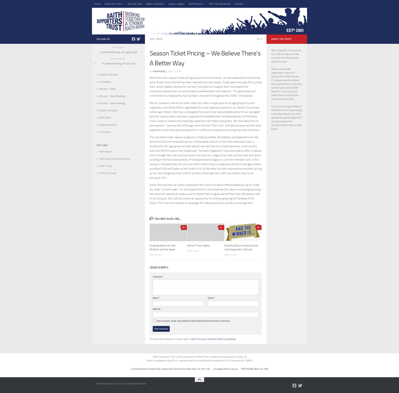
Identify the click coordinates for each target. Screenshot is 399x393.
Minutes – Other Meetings (112, 103)
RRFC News (156, 39)
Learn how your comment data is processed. (213, 339)
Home (97, 3)
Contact (239, 3)
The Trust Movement (220, 3)
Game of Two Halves (198, 245)
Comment (158, 276)
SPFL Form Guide (107, 173)
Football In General (108, 74)
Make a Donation (155, 3)
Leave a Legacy (176, 3)
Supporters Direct (108, 124)
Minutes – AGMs (107, 89)
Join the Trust (135, 3)
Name (156, 298)
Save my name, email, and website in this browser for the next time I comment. (193, 321)
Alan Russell (160, 71)
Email (211, 298)
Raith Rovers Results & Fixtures (114, 158)
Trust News (105, 132)
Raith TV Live (105, 166)
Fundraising (105, 81)
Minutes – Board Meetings (112, 96)
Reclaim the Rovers (108, 110)
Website (157, 309)
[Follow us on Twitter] (138, 39)
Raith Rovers (195, 3)
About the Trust (113, 3)
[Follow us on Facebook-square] (133, 39)
